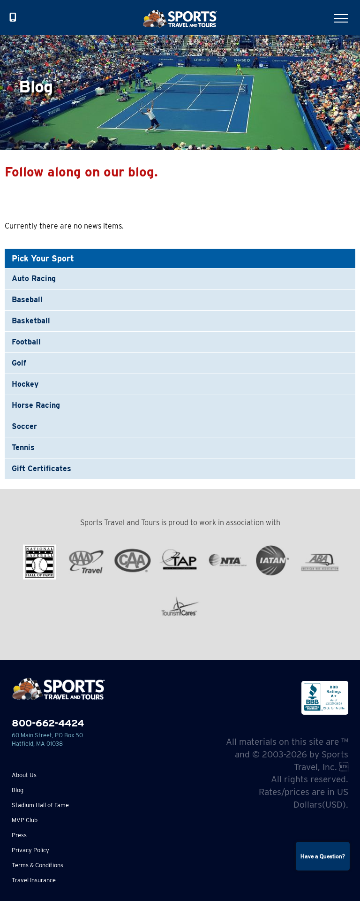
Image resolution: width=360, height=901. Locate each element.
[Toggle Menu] (340, 18)
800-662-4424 (48, 723)
